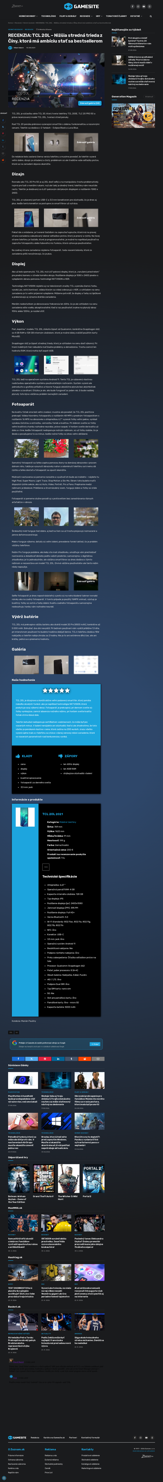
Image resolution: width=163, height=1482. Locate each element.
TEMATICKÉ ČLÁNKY (116, 16)
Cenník (47, 1468)
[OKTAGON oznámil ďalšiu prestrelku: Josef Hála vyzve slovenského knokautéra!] (56, 1223)
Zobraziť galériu (90, 103)
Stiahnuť (149, 97)
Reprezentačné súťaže (19, 1334)
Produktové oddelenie (91, 1455)
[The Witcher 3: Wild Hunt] (69, 1178)
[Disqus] (56, 1390)
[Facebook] (3, 120)
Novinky (12, 1235)
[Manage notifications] (4, 1478)
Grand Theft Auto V (43, 1196)
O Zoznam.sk (16, 1449)
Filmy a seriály (82, 1092)
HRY (98, 16)
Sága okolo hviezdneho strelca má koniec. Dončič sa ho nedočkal (89, 1340)
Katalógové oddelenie (90, 1464)
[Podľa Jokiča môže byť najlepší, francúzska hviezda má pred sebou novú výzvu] (56, 1321)
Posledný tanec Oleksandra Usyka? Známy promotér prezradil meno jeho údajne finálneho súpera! (89, 1242)
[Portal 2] (94, 1178)
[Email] (3, 153)
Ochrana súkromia (15, 1460)
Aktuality (46, 1334)
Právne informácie (16, 1455)
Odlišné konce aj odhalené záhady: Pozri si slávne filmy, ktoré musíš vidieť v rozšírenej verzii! (140, 61)
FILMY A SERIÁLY (68, 16)
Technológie (47, 1092)
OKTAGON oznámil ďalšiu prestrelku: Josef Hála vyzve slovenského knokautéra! (53, 1242)
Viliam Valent (19, 48)
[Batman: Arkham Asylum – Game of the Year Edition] (19, 1178)
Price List (49, 1473)
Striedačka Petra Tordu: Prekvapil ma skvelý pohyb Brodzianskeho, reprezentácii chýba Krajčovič (21, 1343)
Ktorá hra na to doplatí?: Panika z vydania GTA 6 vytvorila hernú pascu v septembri (87, 1141)
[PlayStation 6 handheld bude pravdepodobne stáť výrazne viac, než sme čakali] (23, 1080)
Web (46, 867)
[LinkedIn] (3, 140)
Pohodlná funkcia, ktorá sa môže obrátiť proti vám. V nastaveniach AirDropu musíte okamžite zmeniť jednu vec (22, 1142)
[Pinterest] (3, 133)
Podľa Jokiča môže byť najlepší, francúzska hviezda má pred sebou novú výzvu (56, 1341)
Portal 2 (87, 1196)
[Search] (150, 16)
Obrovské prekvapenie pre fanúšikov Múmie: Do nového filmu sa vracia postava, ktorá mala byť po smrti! (89, 1100)
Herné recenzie (28, 23)
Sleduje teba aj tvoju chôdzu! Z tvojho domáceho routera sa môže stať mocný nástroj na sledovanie (55, 1100)
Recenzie (18, 23)
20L (10, 1032)
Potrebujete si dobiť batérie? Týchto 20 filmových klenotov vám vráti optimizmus (139, 42)
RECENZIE (85, 16)
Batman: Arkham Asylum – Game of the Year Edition (17, 1199)
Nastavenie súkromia (17, 1464)
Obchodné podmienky (54, 1464)
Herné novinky (82, 1133)
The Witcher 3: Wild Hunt (67, 1197)
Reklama (50, 1449)
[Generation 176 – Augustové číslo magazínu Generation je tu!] (133, 115)
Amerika (78, 1334)
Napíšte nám (13, 1473)
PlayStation (14, 1092)
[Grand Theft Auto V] (44, 1178)
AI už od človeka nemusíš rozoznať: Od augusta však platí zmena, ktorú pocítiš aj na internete (89, 1292)
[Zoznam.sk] (148, 1457)
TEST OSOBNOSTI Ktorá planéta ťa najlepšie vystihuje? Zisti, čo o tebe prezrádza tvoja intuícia (21, 1292)
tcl (17, 1032)
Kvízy (10, 1284)
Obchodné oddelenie (90, 1460)
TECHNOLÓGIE (48, 16)
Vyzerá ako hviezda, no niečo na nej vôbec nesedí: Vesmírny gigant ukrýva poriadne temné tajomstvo (56, 1292)
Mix (42, 1284)
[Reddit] (3, 159)
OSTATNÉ (135, 16)
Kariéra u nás (13, 1468)
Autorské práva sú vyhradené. (144, 1451)
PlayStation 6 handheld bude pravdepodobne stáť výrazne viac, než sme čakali (22, 1099)
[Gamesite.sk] (81, 6)
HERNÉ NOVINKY (27, 16)
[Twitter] (3, 126)
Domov (10, 23)
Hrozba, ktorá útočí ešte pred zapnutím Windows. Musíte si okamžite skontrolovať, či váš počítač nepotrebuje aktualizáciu (55, 1142)
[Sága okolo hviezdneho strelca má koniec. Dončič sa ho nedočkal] (90, 1321)
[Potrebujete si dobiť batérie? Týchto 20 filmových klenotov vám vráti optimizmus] (119, 41)
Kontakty (88, 1449)
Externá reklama (52, 1460)
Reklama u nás (51, 1455)
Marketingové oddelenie (91, 1468)
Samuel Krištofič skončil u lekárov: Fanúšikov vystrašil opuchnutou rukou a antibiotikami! (23, 1242)
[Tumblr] (3, 146)
